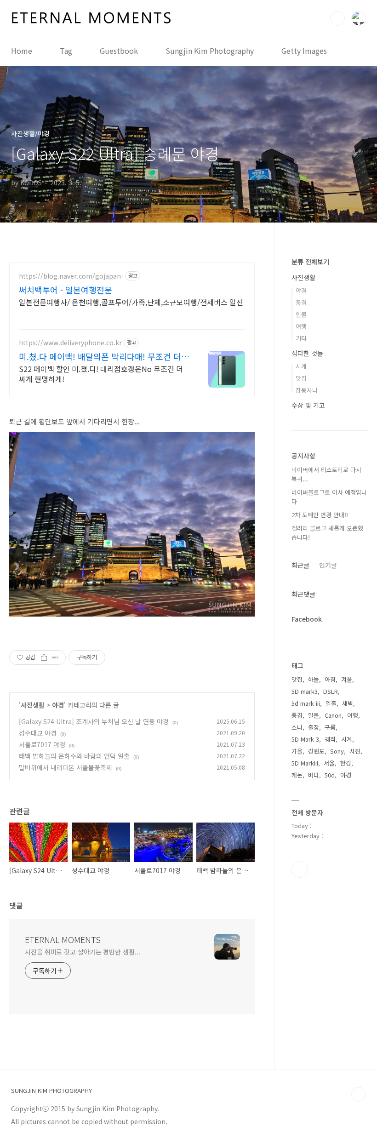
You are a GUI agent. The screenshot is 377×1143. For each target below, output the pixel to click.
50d (330, 775)
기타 (301, 338)
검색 (337, 18)
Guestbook (119, 50)
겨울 (346, 679)
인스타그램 (299, 869)
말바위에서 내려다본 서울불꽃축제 (65, 767)
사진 (354, 751)
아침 (330, 679)
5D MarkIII (304, 763)
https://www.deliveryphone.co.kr (70, 343)
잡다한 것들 (307, 353)
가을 (297, 751)
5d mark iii (305, 703)
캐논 (297, 775)
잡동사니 (307, 390)
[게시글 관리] (55, 657)
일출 (331, 703)
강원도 (316, 751)
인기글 (328, 565)
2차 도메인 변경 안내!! (319, 514)
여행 (301, 326)
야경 (58, 704)
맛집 (301, 378)
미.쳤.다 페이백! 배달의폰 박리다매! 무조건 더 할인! (100, 356)
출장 (313, 727)
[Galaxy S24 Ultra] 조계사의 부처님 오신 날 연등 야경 (94, 721)
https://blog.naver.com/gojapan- (71, 276)
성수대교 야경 (38, 732)
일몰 (313, 715)
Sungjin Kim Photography (210, 50)
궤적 (330, 739)
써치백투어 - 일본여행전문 (65, 289)
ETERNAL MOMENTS (63, 939)
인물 (301, 314)
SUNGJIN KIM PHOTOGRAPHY (51, 1090)
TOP (358, 1094)
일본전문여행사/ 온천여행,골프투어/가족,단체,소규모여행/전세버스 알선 (131, 302)
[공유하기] (44, 657)
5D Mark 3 (305, 739)
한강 (345, 763)
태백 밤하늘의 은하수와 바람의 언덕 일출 (74, 755)
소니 (297, 727)
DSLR (330, 691)
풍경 (301, 302)
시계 (301, 366)
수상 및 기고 (308, 405)
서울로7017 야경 (42, 744)
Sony (337, 751)
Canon (333, 715)
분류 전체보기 (310, 261)
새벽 (347, 703)
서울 (329, 763)
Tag (66, 50)
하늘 (313, 679)
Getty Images (304, 50)
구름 (330, 727)
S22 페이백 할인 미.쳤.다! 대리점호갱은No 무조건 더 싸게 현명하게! (101, 373)
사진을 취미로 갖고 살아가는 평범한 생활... (82, 951)
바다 (313, 775)
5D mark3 (304, 691)
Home (21, 50)
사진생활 (33, 704)
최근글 (300, 565)
